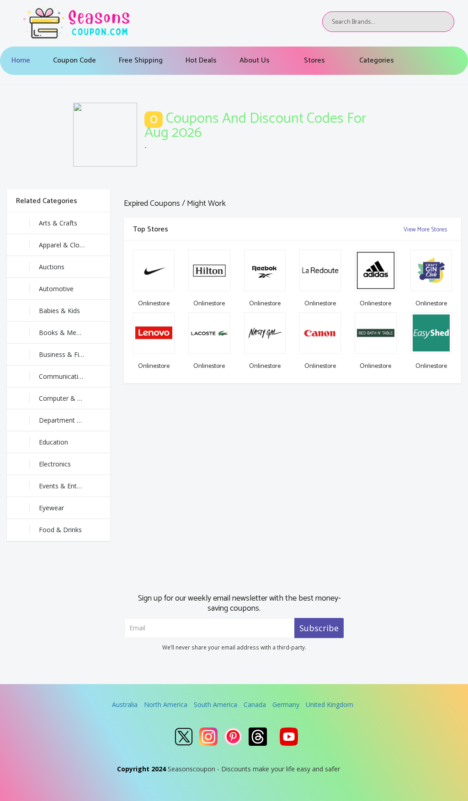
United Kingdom (329, 704)
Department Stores (67, 420)
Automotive (56, 288)
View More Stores (426, 230)
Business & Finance (68, 354)
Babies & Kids (59, 310)
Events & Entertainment (74, 486)
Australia (125, 704)
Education (53, 442)
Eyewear (51, 507)
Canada (255, 704)
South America (215, 704)
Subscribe (319, 628)
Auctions (51, 266)
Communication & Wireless (74, 376)
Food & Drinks (60, 529)
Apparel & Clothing (66, 245)
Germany (285, 704)
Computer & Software (71, 398)
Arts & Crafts (58, 223)
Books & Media (62, 332)
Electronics (55, 464)
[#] (184, 737)
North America (165, 704)
